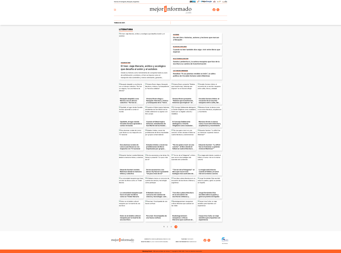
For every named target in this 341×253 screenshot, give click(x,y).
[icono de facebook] (214, 9)
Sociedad (176, 34)
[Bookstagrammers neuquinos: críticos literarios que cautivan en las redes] (183, 207)
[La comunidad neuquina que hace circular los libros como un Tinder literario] (131, 184)
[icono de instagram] (221, 9)
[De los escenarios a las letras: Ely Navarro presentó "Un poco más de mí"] (157, 161)
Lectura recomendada (180, 70)
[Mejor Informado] (170, 10)
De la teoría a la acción (180, 58)
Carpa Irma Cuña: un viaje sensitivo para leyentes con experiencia (209, 218)
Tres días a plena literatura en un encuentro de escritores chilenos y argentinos (183, 196)
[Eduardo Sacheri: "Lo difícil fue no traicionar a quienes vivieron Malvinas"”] (210, 136)
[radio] (193, 2)
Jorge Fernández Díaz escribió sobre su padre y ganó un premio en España (209, 195)
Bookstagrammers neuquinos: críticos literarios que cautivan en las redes (182, 219)
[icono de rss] (225, 9)
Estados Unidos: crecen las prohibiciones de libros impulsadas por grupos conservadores (156, 148)
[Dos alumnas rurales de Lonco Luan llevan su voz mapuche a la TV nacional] (131, 136)
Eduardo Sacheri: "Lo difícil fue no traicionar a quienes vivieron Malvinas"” (209, 147)
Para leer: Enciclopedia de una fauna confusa (156, 217)
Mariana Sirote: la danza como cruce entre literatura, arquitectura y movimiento (210, 124)
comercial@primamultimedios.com (157, 239)
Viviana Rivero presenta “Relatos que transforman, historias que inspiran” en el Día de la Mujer (183, 101)
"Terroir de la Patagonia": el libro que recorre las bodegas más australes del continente (183, 172)
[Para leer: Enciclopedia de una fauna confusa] (157, 207)
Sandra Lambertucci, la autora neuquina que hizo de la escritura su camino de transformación (196, 63)
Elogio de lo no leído (180, 46)
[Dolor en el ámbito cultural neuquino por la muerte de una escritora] (131, 207)
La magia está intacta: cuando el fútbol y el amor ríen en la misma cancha (209, 172)
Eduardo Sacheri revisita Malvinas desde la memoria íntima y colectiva (131, 172)
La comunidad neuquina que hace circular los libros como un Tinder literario (131, 195)
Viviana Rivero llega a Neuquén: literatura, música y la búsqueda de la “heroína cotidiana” (157, 101)
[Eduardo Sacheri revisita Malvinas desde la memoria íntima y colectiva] (131, 161)
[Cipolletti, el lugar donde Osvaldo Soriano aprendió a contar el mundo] (131, 113)
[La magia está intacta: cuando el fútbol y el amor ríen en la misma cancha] (210, 161)
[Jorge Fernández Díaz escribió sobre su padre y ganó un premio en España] (210, 184)
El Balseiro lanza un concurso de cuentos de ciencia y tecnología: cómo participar (156, 196)
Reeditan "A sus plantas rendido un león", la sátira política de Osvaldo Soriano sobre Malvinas (194, 75)
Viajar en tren (125, 62)
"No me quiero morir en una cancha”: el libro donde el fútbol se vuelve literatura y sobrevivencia (183, 148)
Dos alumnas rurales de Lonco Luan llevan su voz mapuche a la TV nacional (130, 147)
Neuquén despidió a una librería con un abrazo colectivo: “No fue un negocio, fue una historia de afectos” (131, 102)
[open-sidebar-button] (115, 10)
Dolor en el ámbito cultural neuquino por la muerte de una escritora (130, 218)
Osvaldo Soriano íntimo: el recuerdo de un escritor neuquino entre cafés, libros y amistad (210, 101)
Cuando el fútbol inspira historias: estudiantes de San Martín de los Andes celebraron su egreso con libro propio (156, 125)
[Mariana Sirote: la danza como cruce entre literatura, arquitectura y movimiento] (210, 113)
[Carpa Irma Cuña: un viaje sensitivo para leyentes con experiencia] (210, 207)
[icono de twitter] (217, 9)
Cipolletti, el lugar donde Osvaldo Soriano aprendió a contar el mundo (131, 124)
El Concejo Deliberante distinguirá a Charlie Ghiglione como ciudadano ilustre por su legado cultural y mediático (182, 125)
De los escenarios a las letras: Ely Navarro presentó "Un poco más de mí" (157, 172)
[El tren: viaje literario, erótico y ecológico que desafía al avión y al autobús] (144, 47)
